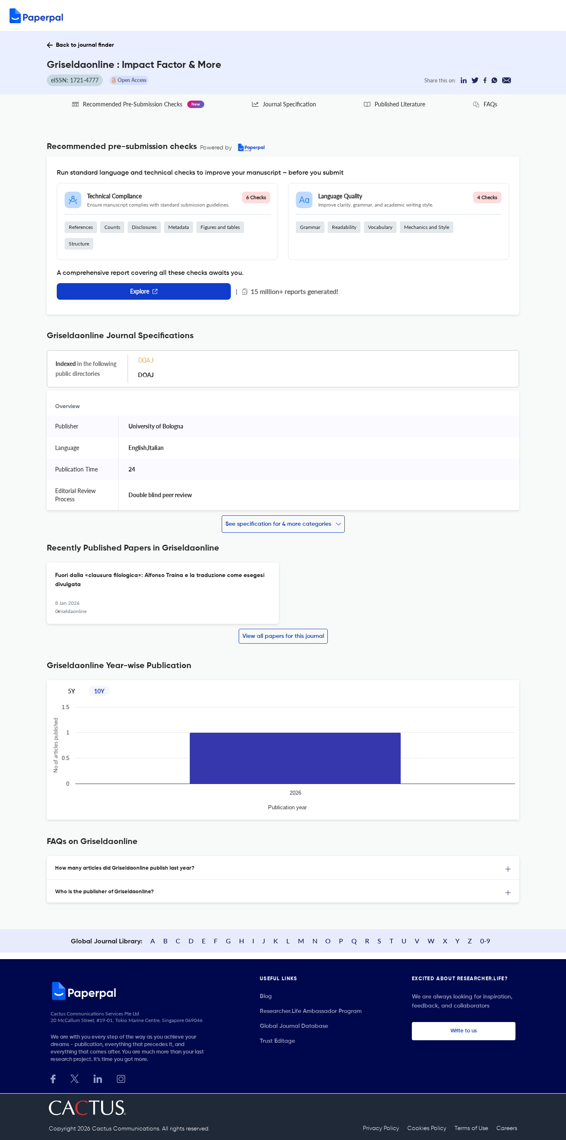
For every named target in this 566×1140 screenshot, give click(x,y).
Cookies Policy (426, 1128)
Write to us (463, 1031)
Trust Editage (277, 1041)
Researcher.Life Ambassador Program (311, 1011)
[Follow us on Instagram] (121, 1078)
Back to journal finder (85, 45)
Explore (139, 291)
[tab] (283, 868)
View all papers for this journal (283, 636)
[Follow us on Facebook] (53, 1078)
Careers (506, 1128)
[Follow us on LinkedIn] (98, 1078)
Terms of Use (471, 1128)
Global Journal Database (294, 1026)
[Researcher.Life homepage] (130, 990)
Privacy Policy (381, 1128)
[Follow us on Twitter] (74, 1078)
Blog (266, 996)
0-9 (485, 941)
